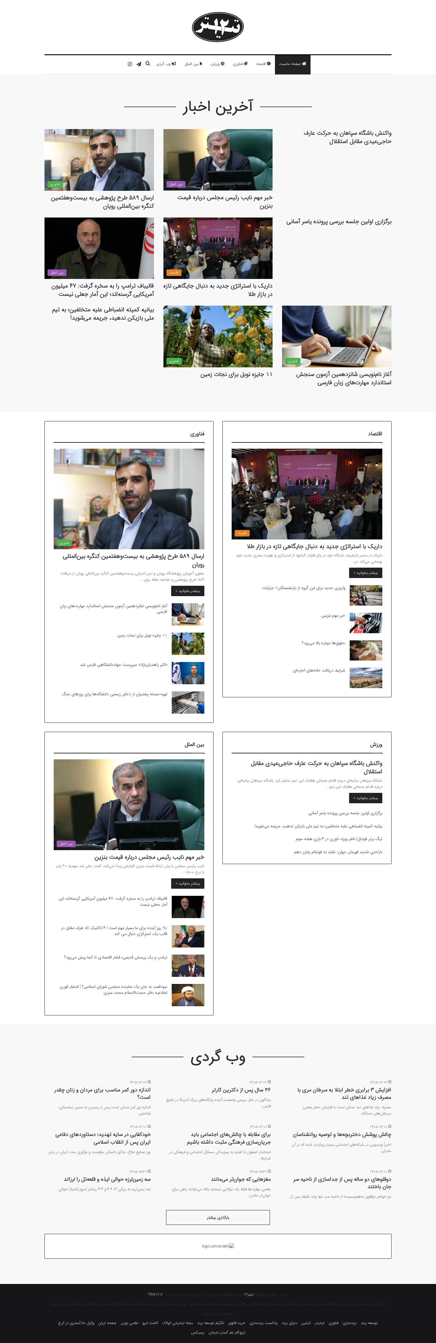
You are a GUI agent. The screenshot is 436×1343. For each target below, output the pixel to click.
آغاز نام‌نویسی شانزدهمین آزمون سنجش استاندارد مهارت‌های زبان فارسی (344, 378)
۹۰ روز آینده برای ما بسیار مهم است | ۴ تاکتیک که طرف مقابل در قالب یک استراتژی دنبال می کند (114, 931)
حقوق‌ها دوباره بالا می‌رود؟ (323, 643)
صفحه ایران (107, 1323)
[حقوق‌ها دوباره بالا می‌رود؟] (366, 650)
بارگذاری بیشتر (218, 1218)
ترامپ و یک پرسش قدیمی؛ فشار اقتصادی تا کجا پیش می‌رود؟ (115, 957)
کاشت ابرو (150, 1323)
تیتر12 (249, 1294)
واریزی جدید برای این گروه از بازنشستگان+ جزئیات (303, 588)
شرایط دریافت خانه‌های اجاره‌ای (319, 670)
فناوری (238, 64)
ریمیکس (197, 1332)
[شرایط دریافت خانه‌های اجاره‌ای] (366, 678)
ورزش (216, 64)
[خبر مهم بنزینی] (366, 623)
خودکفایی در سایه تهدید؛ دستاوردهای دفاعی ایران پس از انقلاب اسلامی (103, 1138)
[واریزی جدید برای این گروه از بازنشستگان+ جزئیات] (366, 595)
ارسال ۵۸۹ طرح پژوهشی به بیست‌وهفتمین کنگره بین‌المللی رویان (102, 202)
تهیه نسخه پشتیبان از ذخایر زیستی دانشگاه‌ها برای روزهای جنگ (114, 694)
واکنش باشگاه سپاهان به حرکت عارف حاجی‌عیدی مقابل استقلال (348, 137)
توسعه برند (369, 1323)
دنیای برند (289, 1323)
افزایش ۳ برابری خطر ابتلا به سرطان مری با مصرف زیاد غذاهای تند (344, 1093)
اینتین (306, 1323)
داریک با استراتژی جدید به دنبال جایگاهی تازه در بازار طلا (218, 290)
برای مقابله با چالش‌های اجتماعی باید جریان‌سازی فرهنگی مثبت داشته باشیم (229, 1138)
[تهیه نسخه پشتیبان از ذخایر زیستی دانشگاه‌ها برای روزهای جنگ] (188, 702)
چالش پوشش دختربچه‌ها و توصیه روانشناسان (342, 1134)
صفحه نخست (290, 64)
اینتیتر (319, 1323)
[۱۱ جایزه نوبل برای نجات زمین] (188, 644)
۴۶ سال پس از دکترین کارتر (241, 1090)
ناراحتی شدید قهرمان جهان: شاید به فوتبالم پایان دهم (338, 852)
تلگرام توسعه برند (210, 1323)
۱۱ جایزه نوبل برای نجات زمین (237, 374)
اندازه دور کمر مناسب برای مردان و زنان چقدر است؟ (102, 1093)
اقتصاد (261, 64)
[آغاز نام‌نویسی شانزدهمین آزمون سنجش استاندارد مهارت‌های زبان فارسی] (188, 614)
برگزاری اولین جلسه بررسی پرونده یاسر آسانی (339, 221)
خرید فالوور (236, 1323)
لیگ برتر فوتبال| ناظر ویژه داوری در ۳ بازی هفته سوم (339, 839)
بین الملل (192, 64)
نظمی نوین (129, 1323)
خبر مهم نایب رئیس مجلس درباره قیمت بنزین (225, 201)
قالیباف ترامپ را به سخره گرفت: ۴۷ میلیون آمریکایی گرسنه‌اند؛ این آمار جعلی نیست (103, 290)
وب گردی (164, 64)
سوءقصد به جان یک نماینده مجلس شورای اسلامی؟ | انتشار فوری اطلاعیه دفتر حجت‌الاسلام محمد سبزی (113, 989)
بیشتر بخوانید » (366, 573)
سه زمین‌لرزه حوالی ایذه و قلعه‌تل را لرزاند (107, 1179)
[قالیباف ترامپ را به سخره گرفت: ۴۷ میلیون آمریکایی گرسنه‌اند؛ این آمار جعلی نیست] (188, 907)
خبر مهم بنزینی (333, 615)
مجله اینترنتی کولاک (177, 1323)
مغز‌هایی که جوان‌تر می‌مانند (241, 1179)
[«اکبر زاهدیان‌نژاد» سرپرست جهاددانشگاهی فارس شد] (188, 673)
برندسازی (350, 1323)
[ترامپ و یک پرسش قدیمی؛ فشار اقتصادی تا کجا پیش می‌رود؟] (188, 966)
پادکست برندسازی (263, 1323)
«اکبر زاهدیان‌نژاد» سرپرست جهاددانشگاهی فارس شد (123, 664)
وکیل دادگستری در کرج (76, 1323)
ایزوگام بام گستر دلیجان (227, 1332)
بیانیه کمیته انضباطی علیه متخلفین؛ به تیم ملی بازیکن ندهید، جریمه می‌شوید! (103, 314)
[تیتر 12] (218, 27)
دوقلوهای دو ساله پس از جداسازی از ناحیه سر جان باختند (342, 1183)
